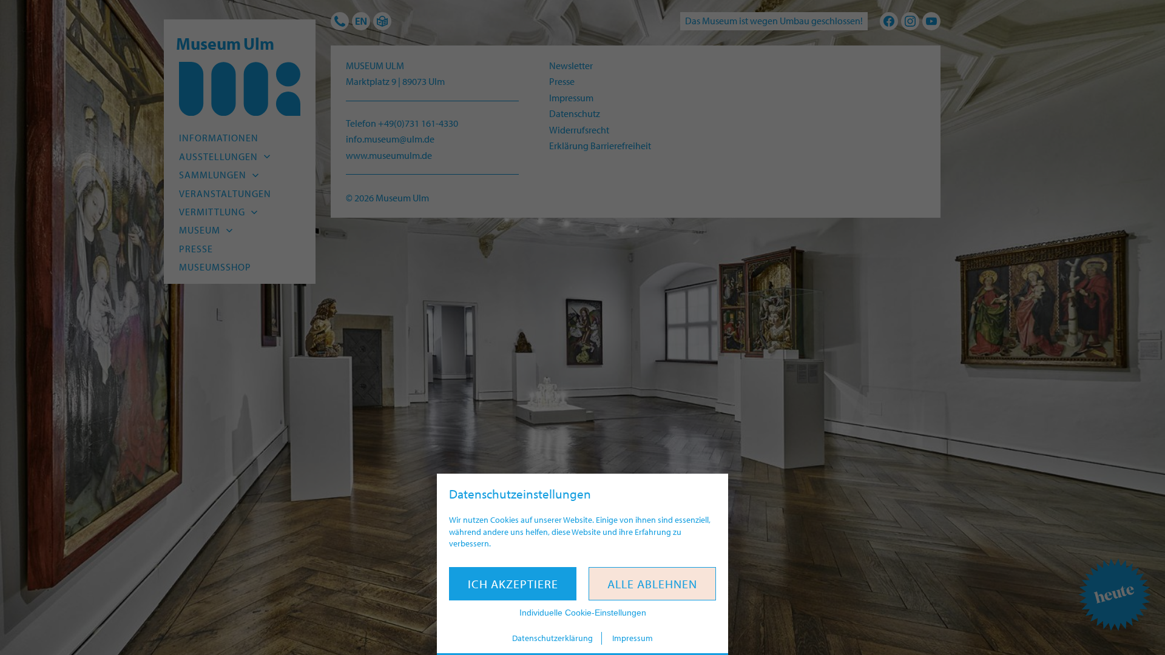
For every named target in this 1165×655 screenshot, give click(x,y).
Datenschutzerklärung (552, 638)
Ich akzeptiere (513, 583)
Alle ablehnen (652, 583)
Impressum (632, 638)
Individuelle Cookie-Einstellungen (582, 612)
